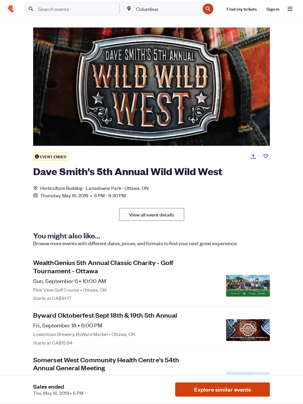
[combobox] (168, 9)
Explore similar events (222, 389)
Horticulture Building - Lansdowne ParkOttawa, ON (94, 188)
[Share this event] (253, 156)
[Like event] (266, 156)
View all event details (151, 214)
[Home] (10, 8)
